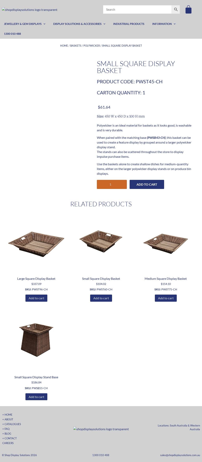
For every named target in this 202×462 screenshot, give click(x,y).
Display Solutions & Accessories (77, 23)
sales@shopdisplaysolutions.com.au (180, 455)
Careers (8, 443)
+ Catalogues (11, 424)
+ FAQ (5, 428)
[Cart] (188, 9)
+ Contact (9, 438)
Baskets (75, 45)
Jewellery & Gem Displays (23, 23)
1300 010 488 (12, 33)
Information (162, 23)
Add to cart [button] (36, 298)
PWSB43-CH (156, 137)
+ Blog (6, 433)
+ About (7, 419)
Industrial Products (128, 23)
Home (64, 45)
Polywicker (91, 45)
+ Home (7, 414)
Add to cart (147, 184)
